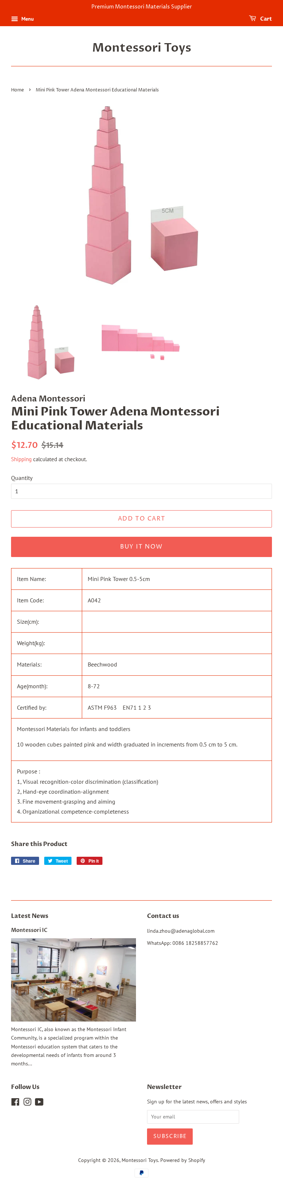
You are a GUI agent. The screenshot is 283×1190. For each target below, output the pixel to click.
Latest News (29, 916)
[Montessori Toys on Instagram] (27, 1103)
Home (17, 90)
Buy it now (141, 547)
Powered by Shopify (182, 1160)
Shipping (21, 459)
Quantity (21, 477)
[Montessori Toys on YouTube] (39, 1103)
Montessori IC (29, 930)
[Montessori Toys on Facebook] (15, 1103)
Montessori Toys (141, 48)
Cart (265, 18)
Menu (27, 18)
